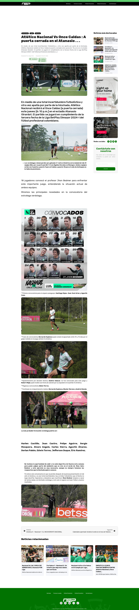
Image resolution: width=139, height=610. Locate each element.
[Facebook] (61, 603)
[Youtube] (69, 603)
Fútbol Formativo (101, 3)
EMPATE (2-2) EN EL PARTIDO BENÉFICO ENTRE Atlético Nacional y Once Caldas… (111, 68)
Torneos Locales (78, 3)
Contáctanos (112, 3)
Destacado (25, 33)
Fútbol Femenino (89, 3)
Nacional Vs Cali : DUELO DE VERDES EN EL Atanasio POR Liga (111, 39)
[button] (33, 59)
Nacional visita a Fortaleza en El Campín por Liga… (110, 58)
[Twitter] (65, 603)
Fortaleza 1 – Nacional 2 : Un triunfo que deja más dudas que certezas (111, 49)
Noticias (68, 3)
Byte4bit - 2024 (83, 608)
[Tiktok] (78, 603)
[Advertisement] (69, 17)
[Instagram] (73, 603)
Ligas (31, 33)
